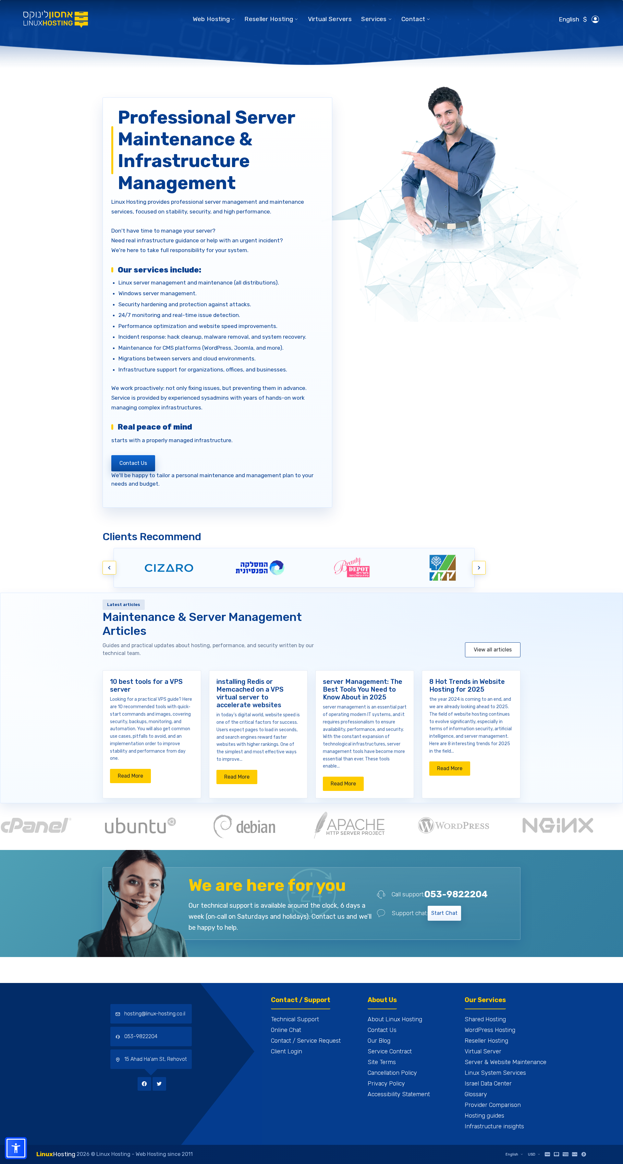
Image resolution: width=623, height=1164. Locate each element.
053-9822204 (456, 894)
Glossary (476, 1094)
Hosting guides (484, 1115)
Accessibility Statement (399, 1094)
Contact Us (133, 463)
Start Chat (444, 913)
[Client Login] (595, 19)
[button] (15, 1148)
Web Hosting (211, 19)
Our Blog (379, 1040)
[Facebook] (145, 1083)
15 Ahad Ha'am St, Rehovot (155, 1059)
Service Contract (390, 1051)
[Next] (479, 568)
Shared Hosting (485, 1019)
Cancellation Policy (392, 1072)
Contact (413, 19)
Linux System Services (495, 1072)
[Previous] (109, 568)
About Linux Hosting (395, 1019)
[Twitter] (159, 1083)
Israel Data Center (488, 1083)
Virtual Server (483, 1051)
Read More (134, 778)
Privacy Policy (386, 1083)
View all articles (493, 650)
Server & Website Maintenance (505, 1062)
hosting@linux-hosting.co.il (154, 1014)
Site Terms (382, 1062)
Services (373, 19)
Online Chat (286, 1030)
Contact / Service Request (306, 1040)
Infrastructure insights (494, 1126)
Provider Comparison (493, 1105)
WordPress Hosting (490, 1030)
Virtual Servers (330, 19)
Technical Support (295, 1019)
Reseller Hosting (268, 19)
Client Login (286, 1051)
